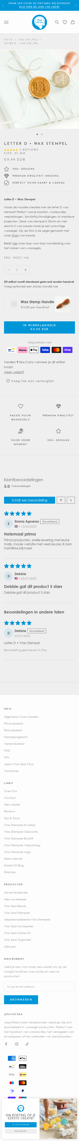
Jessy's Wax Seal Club (19, 764)
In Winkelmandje (39, 327)
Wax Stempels (28, 39)
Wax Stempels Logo (17, 852)
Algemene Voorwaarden (21, 716)
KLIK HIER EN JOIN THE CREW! (39, 7)
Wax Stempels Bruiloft (18, 838)
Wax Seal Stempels (17, 912)
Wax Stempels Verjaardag (22, 845)
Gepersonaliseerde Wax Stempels (27, 919)
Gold (15, 235)
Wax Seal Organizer (17, 939)
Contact (10, 797)
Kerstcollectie (13, 858)
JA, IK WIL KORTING (20, 1124)
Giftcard (10, 946)
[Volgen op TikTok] (27, 1044)
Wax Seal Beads (15, 906)
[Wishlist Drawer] (64, 22)
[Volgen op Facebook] (6, 1044)
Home (8, 39)
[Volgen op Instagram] (17, 1044)
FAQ (7, 750)
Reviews (9, 811)
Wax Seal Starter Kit (17, 933)
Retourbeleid (13, 730)
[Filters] (61, 500)
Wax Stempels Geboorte (21, 831)
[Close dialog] (74, 1101)
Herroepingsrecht (16, 737)
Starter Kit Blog (14, 865)
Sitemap (10, 872)
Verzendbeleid (14, 743)
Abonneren (21, 1000)
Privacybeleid (13, 723)
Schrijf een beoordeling (29, 500)
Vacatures (11, 771)
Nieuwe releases (15, 899)
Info (6, 757)
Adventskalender (16, 892)
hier (14, 243)
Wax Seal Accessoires (18, 926)
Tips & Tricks (12, 818)
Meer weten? (14, 372)
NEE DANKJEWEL (21, 1131)
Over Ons (10, 791)
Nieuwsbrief (12, 804)
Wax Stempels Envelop (19, 825)
